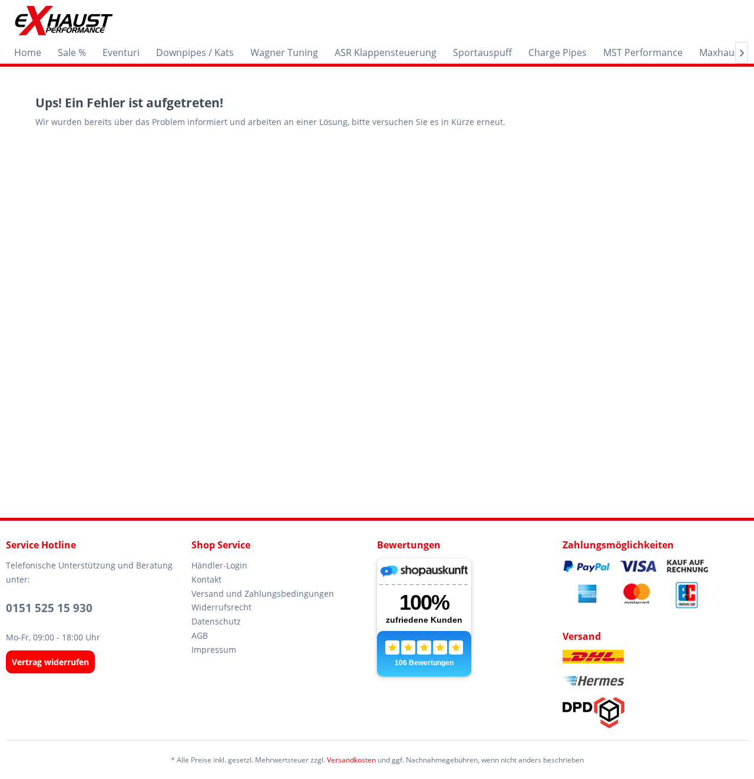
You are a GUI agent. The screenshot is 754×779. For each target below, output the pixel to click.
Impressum (213, 649)
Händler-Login (219, 565)
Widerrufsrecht (221, 607)
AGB (199, 635)
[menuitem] (27, 52)
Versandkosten (351, 760)
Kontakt (206, 579)
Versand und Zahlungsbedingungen (262, 593)
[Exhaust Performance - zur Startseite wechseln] (63, 20)
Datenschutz (216, 621)
